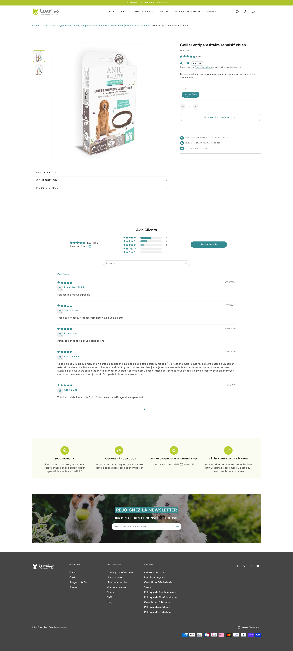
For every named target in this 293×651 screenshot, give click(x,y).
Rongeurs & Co (78, 582)
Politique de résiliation (157, 612)
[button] (237, 11)
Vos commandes (116, 587)
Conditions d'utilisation (157, 602)
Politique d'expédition (157, 607)
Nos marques (114, 577)
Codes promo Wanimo (120, 572)
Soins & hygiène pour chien (64, 25)
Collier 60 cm (190, 95)
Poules (73, 587)
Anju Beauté (186, 51)
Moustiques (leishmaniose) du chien (130, 25)
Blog (109, 602)
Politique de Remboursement (161, 592)
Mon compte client (118, 582)
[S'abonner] (178, 526)
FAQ (109, 597)
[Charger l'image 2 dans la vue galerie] (39, 70)
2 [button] (145, 408)
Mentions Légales (154, 577)
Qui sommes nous (154, 572)
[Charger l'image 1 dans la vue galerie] (39, 56)
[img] (64, 282)
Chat (72, 577)
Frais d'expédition (203, 67)
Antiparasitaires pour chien (95, 25)
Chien (45, 25)
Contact (111, 592)
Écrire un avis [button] (209, 244)
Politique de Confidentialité (160, 597)
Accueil (36, 25)
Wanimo (44, 627)
